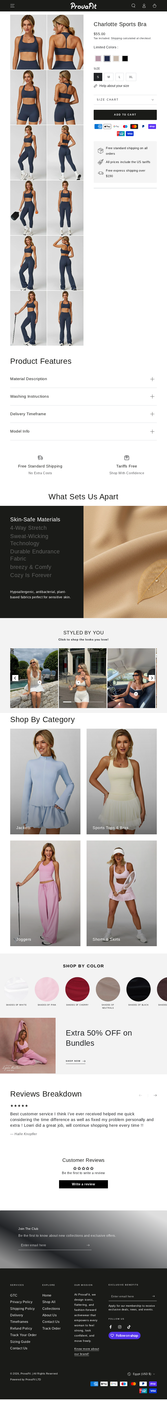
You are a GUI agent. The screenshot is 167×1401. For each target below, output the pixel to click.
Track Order (51, 1328)
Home (47, 1295)
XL (131, 77)
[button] (133, 5)
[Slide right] (152, 1095)
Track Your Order (23, 1335)
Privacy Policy (21, 1302)
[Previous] (15, 678)
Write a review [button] (83, 1184)
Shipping (116, 38)
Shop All (49, 1302)
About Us (49, 1315)
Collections (51, 1308)
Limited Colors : (106, 47)
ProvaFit (26, 1373)
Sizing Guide (20, 1341)
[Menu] (12, 5)
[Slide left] (143, 1095)
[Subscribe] (89, 1245)
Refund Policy (21, 1328)
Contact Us (18, 1348)
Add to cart (125, 114)
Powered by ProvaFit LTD (25, 1379)
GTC (14, 1295)
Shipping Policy (22, 1308)
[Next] (152, 678)
